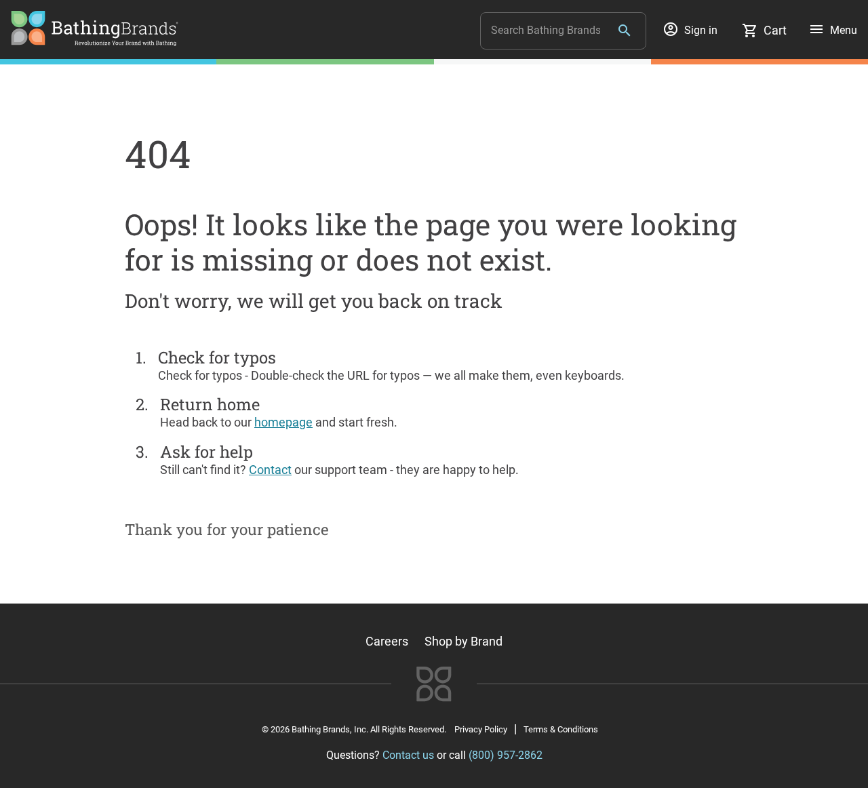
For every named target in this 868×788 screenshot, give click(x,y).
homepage (283, 422)
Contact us (408, 755)
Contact (270, 469)
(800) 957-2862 (505, 755)
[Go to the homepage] (94, 42)
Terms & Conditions (561, 729)
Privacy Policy (480, 729)
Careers (387, 641)
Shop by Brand (463, 641)
